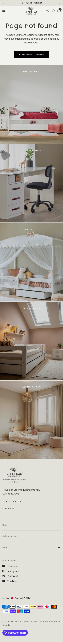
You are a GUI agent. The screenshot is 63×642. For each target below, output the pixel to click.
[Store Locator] (48, 10)
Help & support (9, 536)
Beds (4, 524)
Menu (5, 547)
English (5, 598)
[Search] (53, 10)
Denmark (23, 598)
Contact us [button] (8, 508)
